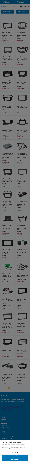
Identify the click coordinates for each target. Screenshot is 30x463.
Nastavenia (15, 452)
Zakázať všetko (15, 456)
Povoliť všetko (15, 459)
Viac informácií (12, 448)
